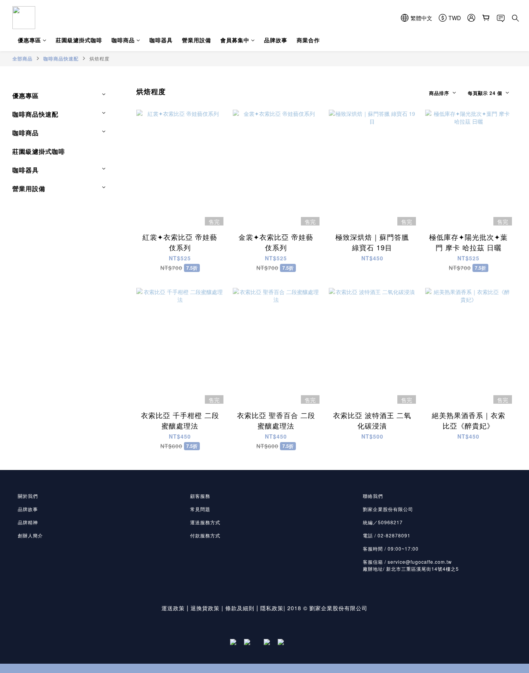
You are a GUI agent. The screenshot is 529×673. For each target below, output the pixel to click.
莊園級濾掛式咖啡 (79, 40)
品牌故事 (275, 40)
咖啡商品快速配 (61, 58)
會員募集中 (234, 40)
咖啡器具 (161, 40)
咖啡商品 (123, 40)
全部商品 (22, 58)
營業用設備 (196, 40)
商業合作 (308, 40)
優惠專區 (29, 40)
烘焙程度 (99, 58)
